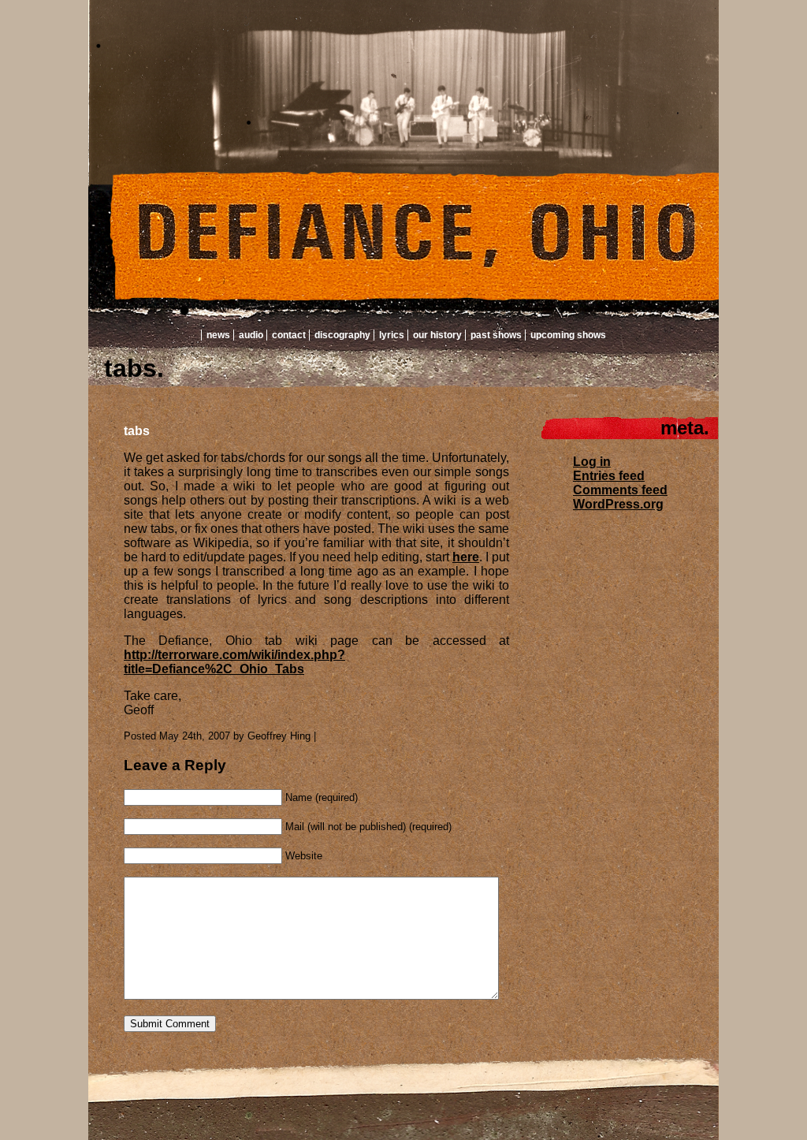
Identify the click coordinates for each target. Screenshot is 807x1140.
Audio (251, 335)
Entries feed (609, 475)
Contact (289, 335)
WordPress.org (618, 504)
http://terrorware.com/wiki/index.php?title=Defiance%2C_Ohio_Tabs (234, 662)
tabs (137, 431)
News (218, 335)
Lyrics (391, 335)
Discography (342, 335)
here (465, 557)
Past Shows (496, 335)
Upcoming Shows (568, 335)
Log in (592, 461)
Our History (437, 335)
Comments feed (620, 490)
